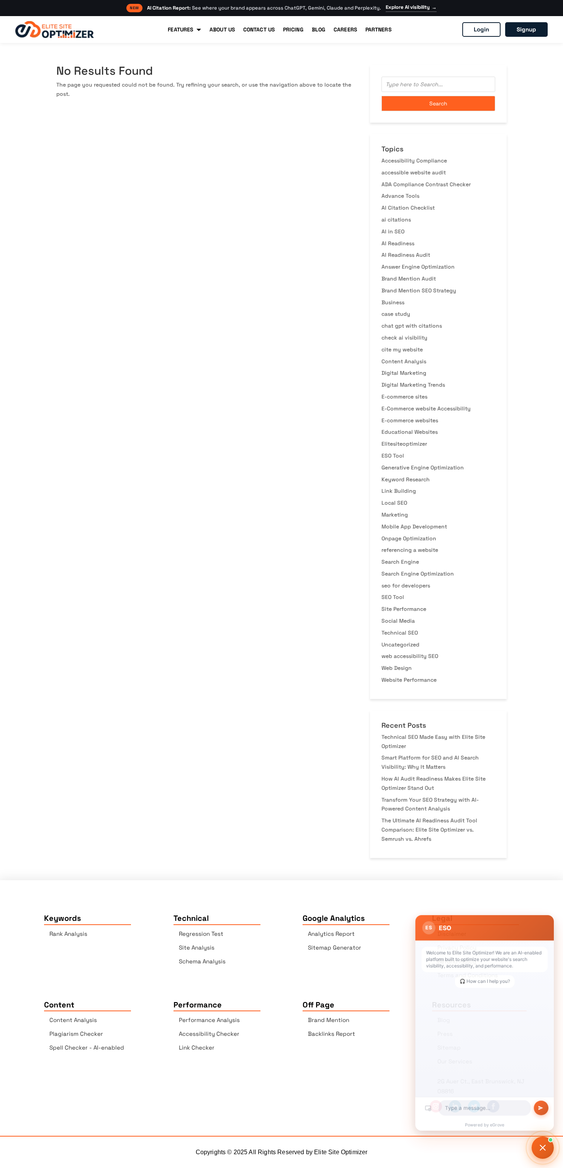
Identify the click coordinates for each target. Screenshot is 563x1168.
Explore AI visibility (411, 7)
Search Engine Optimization (417, 573)
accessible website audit (413, 172)
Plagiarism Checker (76, 1033)
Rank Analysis (68, 933)
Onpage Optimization (408, 538)
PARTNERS (378, 29)
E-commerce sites (404, 396)
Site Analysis (196, 947)
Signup (526, 29)
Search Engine (400, 561)
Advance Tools (400, 195)
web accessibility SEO (409, 656)
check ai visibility (404, 337)
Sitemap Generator (334, 947)
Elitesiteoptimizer (404, 443)
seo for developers (405, 585)
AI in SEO (392, 231)
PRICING (293, 29)
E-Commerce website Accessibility (426, 408)
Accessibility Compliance (414, 160)
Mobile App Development (414, 526)
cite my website (402, 349)
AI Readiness (397, 243)
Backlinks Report (331, 1033)
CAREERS (345, 29)
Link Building (398, 490)
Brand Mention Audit (408, 278)
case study (395, 313)
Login (481, 29)
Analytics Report (331, 933)
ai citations (396, 219)
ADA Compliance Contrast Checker (426, 184)
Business (392, 302)
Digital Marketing (403, 372)
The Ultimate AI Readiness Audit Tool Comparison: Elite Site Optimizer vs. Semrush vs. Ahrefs (429, 829)
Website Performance (409, 679)
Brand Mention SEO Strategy (418, 290)
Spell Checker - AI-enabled (86, 1047)
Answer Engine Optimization (418, 266)
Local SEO (394, 502)
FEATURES (180, 29)
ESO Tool (392, 455)
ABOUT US (222, 29)
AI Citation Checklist (408, 207)
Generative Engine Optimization (422, 467)
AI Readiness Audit (405, 254)
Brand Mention (328, 1020)
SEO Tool (392, 597)
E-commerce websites (409, 420)
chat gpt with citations (411, 325)
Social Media (398, 620)
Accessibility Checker (209, 1033)
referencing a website (409, 549)
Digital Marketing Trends (413, 384)
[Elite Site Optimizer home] (54, 29)
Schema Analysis (202, 961)
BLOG (318, 29)
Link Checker (196, 1047)
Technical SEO (399, 632)
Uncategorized (400, 644)
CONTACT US (259, 29)
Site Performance (403, 608)
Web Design (396, 667)
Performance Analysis (209, 1020)
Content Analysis (403, 361)
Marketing (394, 514)
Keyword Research (405, 479)
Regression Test (201, 933)
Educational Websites (409, 431)
